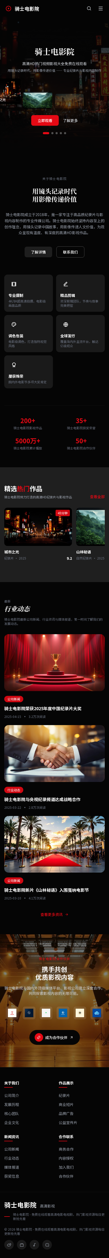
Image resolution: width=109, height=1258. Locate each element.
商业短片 (66, 1104)
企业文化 (11, 1122)
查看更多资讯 (51, 914)
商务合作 (66, 1149)
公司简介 (11, 1095)
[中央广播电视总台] (12, 1013)
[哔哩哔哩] (21, 1244)
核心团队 (11, 1113)
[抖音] (34, 1244)
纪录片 (64, 1095)
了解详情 (38, 252)
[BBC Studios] (63, 1013)
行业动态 (11, 1158)
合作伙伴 (66, 1176)
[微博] (9, 1244)
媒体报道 (11, 1167)
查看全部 (97, 496)
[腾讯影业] (29, 1013)
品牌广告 (66, 1113)
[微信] (47, 1244)
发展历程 (11, 1104)
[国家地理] (80, 1013)
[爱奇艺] (46, 1013)
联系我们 (70, 252)
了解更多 (70, 120)
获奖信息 (11, 1176)
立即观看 (45, 120)
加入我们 (66, 1167)
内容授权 (66, 1158)
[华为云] (96, 1013)
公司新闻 (11, 1149)
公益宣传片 (68, 1122)
